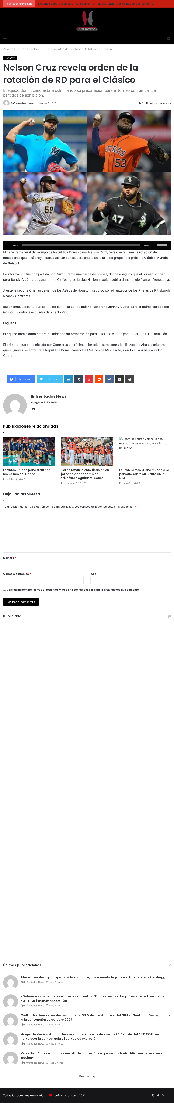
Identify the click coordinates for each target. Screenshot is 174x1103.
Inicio (9, 49)
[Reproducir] (9, 245)
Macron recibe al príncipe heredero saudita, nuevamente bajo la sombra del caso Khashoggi (93, 977)
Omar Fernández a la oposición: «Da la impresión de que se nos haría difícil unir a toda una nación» (91, 1055)
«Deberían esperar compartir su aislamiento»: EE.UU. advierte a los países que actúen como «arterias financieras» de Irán (92, 998)
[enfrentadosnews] (87, 21)
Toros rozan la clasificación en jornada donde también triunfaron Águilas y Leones (85, 474)
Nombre (9, 558)
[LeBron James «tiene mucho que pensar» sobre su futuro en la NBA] (145, 451)
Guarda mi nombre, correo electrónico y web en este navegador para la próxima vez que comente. (73, 589)
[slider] (163, 245)
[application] (87, 245)
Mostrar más (87, 1076)
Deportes (22, 49)
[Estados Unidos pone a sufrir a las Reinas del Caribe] (29, 451)
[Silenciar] (153, 245)
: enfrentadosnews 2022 (69, 1095)
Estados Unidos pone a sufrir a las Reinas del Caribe (27, 472)
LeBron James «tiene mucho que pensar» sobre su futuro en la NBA (144, 474)
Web (93, 573)
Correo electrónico (17, 573)
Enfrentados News (22, 103)
